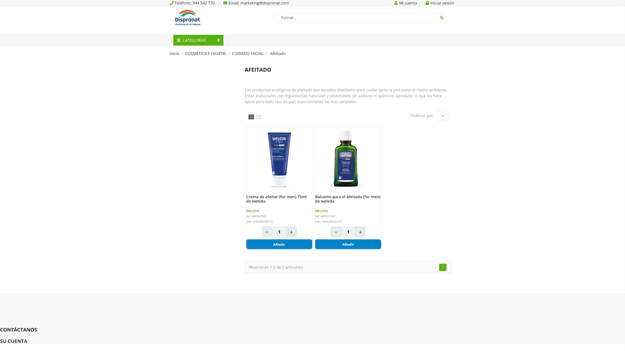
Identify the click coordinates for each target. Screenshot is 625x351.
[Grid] (251, 117)
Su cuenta (13, 341)
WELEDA (252, 211)
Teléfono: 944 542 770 (194, 3)
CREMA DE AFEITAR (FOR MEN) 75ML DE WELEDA (276, 199)
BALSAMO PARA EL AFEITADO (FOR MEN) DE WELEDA (348, 199)
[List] (259, 117)
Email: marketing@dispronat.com (258, 3)
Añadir (279, 244)
